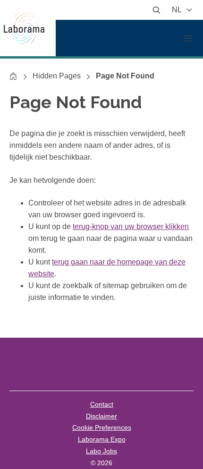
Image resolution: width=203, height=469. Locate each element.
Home (13, 76)
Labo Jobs (101, 451)
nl (177, 10)
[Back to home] (28, 28)
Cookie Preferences (101, 427)
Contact (101, 404)
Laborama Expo (102, 439)
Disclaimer (101, 416)
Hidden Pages (57, 76)
